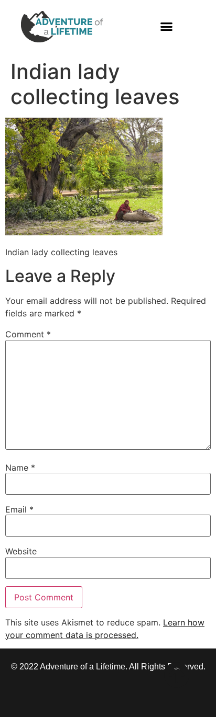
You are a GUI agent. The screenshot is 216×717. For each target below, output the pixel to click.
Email (19, 509)
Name (20, 467)
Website (21, 551)
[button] (167, 27)
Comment (28, 334)
